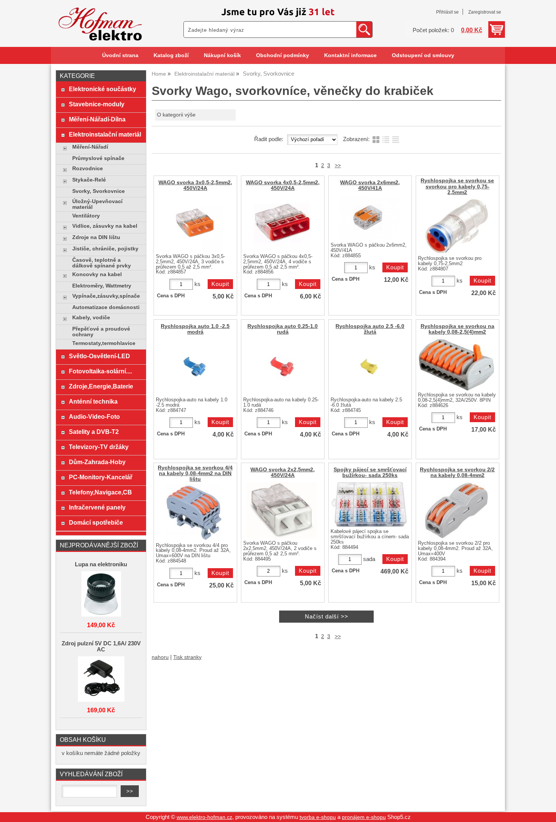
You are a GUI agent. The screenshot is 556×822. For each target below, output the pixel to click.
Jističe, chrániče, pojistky (105, 249)
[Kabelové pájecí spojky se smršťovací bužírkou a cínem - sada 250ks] (369, 504)
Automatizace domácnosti (106, 307)
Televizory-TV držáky (99, 446)
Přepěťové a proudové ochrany (101, 331)
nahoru (160, 657)
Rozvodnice (87, 168)
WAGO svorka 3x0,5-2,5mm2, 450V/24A (195, 185)
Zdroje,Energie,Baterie (101, 386)
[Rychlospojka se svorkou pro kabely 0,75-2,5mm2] (456, 225)
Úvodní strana (120, 55)
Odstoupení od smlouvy (423, 55)
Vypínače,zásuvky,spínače (106, 296)
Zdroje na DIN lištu (96, 237)
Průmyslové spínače (98, 158)
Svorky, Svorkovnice (98, 191)
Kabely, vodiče (91, 317)
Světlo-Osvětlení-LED (99, 356)
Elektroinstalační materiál (105, 134)
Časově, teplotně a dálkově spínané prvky (101, 263)
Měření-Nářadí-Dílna (97, 119)
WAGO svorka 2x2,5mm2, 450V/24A (282, 472)
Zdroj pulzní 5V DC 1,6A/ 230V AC (101, 646)
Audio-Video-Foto (94, 416)
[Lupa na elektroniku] (101, 594)
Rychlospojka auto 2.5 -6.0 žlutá (369, 329)
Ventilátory (86, 216)
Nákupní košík (222, 55)
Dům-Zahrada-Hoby (97, 461)
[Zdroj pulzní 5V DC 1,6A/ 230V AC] (101, 679)
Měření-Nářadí (90, 147)
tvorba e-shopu (318, 817)
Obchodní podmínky (282, 55)
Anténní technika (93, 401)
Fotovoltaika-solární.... (100, 371)
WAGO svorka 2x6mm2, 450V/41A (370, 185)
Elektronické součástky (102, 88)
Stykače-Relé (89, 180)
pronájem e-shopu (364, 817)
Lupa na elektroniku (101, 564)
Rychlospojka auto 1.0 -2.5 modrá (195, 329)
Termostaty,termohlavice (103, 343)
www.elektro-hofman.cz (204, 817)
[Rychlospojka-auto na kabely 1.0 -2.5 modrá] (194, 367)
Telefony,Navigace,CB (100, 492)
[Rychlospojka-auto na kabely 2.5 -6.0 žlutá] (369, 367)
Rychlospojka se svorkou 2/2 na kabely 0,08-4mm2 (457, 472)
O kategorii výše (176, 115)
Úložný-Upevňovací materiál (97, 204)
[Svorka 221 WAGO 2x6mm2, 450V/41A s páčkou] (369, 217)
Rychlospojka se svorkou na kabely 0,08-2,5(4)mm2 (457, 329)
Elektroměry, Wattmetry (101, 286)
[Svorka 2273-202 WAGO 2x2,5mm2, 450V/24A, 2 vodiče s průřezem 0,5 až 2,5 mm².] (281, 510)
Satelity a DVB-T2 (94, 431)
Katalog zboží (171, 55)
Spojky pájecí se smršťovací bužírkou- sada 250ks (370, 472)
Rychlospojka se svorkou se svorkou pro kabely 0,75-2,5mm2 (457, 186)
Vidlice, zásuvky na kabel (104, 226)
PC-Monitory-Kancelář (100, 477)
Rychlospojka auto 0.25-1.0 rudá (282, 329)
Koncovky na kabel (97, 274)
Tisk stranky (187, 657)
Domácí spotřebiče (96, 522)
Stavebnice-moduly (96, 104)
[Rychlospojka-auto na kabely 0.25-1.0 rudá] (281, 367)
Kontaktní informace (350, 55)
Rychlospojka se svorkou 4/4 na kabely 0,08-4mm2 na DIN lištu (195, 473)
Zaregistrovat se (484, 12)
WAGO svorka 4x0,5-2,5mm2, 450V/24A (283, 185)
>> (338, 165)
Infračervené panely (97, 507)
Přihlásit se (447, 12)
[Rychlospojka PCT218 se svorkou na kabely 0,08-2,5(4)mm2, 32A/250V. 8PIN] (456, 364)
